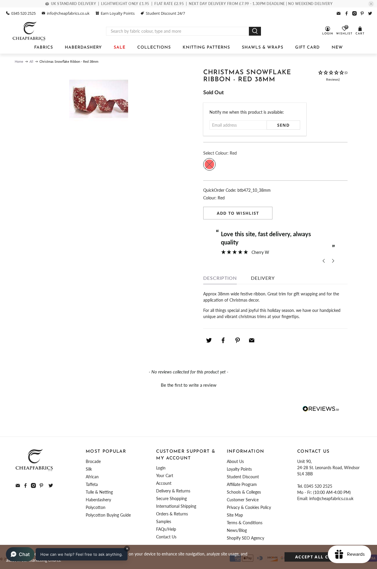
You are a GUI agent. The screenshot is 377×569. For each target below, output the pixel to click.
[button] (333, 79)
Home (19, 61)
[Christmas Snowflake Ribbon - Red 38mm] (99, 98)
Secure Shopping (171, 498)
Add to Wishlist (238, 213)
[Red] (209, 164)
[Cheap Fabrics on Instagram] (354, 13)
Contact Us (166, 536)
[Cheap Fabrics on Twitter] (370, 13)
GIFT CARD (307, 47)
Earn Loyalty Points (118, 13)
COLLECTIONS (154, 47)
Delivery (263, 278)
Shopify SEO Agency (245, 537)
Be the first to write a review (188, 385)
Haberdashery (98, 499)
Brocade (93, 461)
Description (220, 278)
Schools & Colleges (244, 491)
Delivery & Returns (173, 490)
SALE (119, 47)
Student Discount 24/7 (165, 13)
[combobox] (177, 31)
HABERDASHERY (83, 47)
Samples (163, 521)
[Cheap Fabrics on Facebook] (346, 13)
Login (161, 467)
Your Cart (164, 475)
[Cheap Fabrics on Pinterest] (362, 13)
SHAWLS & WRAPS (262, 47)
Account (163, 483)
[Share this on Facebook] (223, 340)
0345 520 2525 (23, 13)
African (92, 476)
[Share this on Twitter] (208, 340)
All (31, 61)
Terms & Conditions (244, 522)
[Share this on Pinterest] (237, 340)
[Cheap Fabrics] (29, 31)
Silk (89, 469)
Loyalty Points (239, 469)
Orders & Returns (172, 513)
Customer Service (243, 499)
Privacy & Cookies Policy (249, 507)
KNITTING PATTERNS (206, 47)
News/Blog (237, 530)
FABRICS (43, 47)
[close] (371, 4)
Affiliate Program (242, 484)
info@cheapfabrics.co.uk (68, 13)
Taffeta (92, 484)
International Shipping (176, 506)
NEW (337, 47)
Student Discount (243, 476)
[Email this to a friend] (251, 340)
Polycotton (95, 507)
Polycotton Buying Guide (108, 514)
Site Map (235, 514)
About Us (235, 461)
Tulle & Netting (99, 491)
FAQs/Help (166, 529)
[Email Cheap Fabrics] (338, 13)
